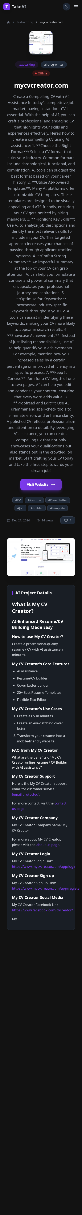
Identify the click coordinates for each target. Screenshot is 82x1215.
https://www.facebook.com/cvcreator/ (42, 910)
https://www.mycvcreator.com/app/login (44, 866)
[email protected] (25, 794)
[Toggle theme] (66, 6)
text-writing (25, 22)
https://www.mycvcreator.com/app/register (46, 888)
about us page (47, 844)
